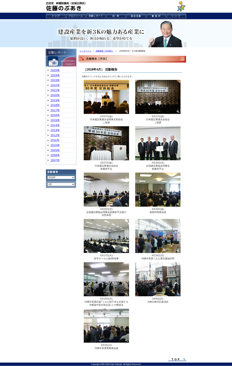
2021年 (55, 90)
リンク (176, 16)
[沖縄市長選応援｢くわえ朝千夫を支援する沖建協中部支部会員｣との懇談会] (106, 280)
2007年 (55, 160)
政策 (116, 16)
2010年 (55, 145)
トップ (56, 16)
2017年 (55, 110)
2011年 (55, 140)
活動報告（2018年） (105, 51)
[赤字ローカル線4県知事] (106, 236)
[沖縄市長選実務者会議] (106, 326)
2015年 (55, 120)
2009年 (55, 150)
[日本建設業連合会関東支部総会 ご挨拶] (106, 97)
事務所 (156, 16)
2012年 (55, 135)
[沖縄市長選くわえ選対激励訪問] (157, 236)
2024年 (55, 75)
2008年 (55, 155)
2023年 (55, 80)
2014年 (55, 125)
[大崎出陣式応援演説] (157, 280)
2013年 (55, 130)
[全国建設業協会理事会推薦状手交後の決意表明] (106, 190)
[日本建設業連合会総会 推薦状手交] (106, 144)
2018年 (55, 105)
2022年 (55, 85)
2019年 (55, 100)
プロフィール (76, 16)
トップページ (85, 51)
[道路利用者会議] (157, 190)
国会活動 (136, 16)
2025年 (55, 70)
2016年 (55, 115)
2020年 (55, 95)
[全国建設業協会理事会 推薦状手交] (157, 144)
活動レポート (96, 16)
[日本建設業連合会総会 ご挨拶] (157, 97)
